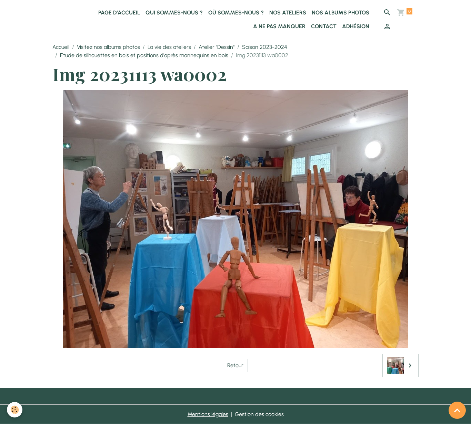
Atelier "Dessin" (216, 47)
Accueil (60, 47)
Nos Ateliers (287, 12)
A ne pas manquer (279, 26)
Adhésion (355, 26)
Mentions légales (208, 414)
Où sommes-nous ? (236, 12)
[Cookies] (14, 409)
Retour (235, 365)
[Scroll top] (457, 410)
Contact (324, 26)
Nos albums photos (340, 12)
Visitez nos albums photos (108, 47)
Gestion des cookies (259, 414)
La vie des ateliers (169, 47)
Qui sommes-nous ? (174, 12)
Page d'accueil (119, 12)
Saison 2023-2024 (264, 47)
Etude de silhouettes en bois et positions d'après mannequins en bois (144, 55)
